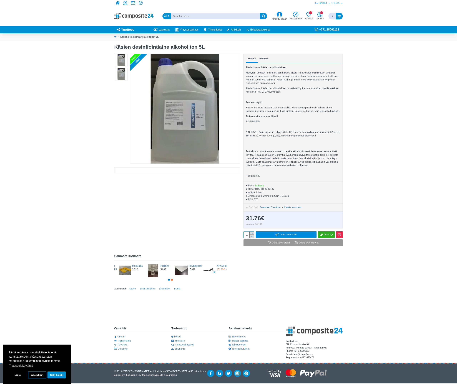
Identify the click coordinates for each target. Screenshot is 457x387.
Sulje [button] (18, 374)
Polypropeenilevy (162, 265)
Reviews (263, 58)
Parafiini (133, 265)
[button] (169, 280)
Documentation (177, 170)
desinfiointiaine (147, 288)
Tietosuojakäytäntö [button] (21, 365)
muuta (177, 288)
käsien (132, 288)
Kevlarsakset (191, 265)
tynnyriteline (219, 265)
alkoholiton (164, 288)
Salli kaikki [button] (56, 374)
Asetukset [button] (37, 374)
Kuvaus (252, 58)
